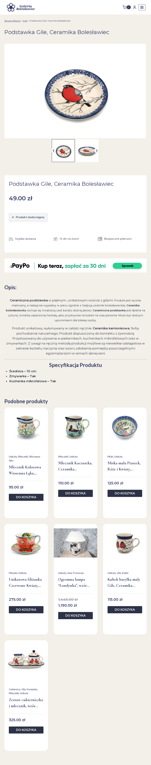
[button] (63, 150)
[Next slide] (97, 150)
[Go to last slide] (54, 150)
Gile (119, 572)
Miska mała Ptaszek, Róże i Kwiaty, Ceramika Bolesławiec (124, 466)
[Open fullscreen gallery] (142, 134)
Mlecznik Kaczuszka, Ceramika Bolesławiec (75, 466)
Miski (110, 456)
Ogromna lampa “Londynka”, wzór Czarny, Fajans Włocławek (72, 583)
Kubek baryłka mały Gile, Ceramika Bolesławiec (124, 583)
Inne (25, 20)
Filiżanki (13, 572)
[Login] (135, 7)
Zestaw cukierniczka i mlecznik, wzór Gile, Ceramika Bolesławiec (26, 703)
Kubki (125, 572)
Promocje (78, 572)
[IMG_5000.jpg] (75, 91)
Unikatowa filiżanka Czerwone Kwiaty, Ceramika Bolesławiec (25, 583)
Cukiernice (14, 689)
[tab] (74, 134)
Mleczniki (23, 456)
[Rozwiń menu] (141, 7)
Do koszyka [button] (26, 497)
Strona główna (12, 20)
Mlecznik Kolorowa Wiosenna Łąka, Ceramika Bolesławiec (25, 470)
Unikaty (13, 456)
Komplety (32, 689)
